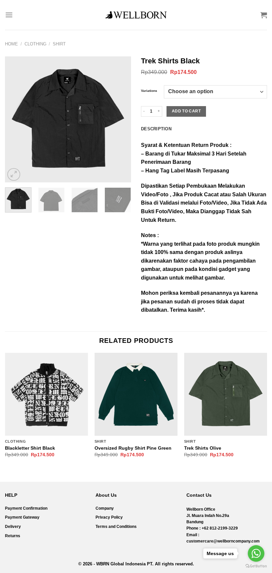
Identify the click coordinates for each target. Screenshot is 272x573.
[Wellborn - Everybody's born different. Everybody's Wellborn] (136, 15)
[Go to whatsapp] (256, 553)
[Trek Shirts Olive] (225, 394)
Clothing (35, 43)
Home (11, 43)
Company (105, 508)
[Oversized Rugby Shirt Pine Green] (136, 394)
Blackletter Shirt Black (30, 448)
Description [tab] (156, 128)
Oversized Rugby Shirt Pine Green (133, 448)
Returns (12, 536)
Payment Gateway (22, 517)
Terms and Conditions (116, 526)
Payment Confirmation (26, 508)
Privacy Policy (109, 517)
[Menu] (9, 15)
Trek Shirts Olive (202, 448)
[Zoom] (13, 174)
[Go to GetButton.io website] (256, 566)
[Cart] (263, 15)
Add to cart (186, 111)
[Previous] (16, 119)
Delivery (13, 526)
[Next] (120, 119)
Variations (149, 91)
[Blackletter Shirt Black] (46, 394)
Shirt (59, 43)
